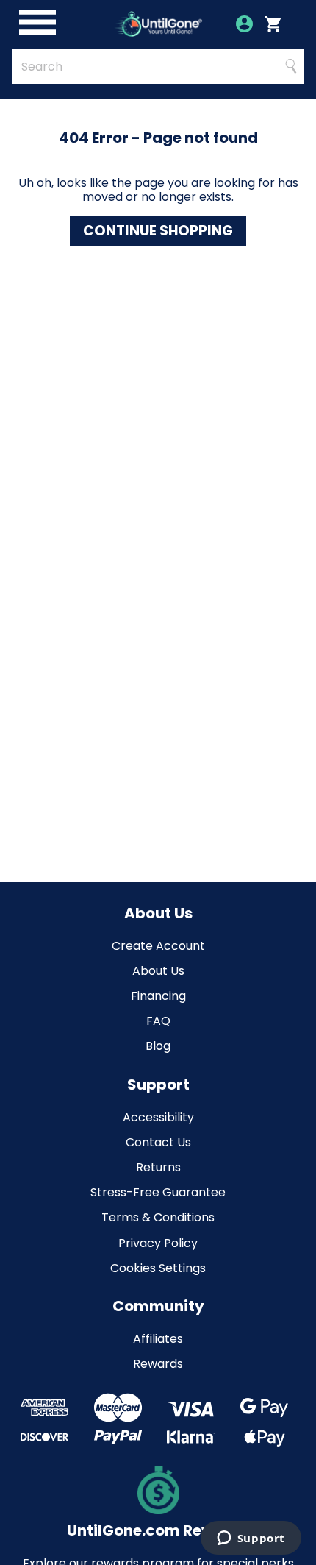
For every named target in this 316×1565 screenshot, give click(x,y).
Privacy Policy (158, 1243)
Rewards (158, 1363)
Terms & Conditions (158, 1217)
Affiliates (158, 1338)
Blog (158, 1045)
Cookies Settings (158, 1268)
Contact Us (158, 1142)
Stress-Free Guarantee (158, 1192)
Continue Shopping (158, 231)
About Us (158, 970)
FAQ (158, 1020)
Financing (158, 995)
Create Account (158, 945)
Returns (158, 1167)
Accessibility (158, 1117)
